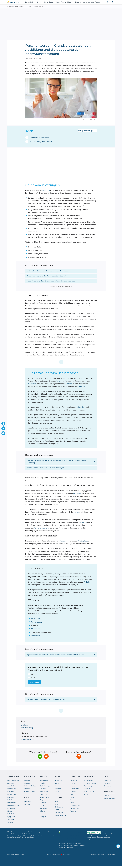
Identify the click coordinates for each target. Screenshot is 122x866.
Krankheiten (11, 803)
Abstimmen (34, 682)
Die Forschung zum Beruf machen (44, 142)
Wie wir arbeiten (109, 799)
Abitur (58, 381)
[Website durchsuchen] (108, 2)
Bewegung (27, 801)
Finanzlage (81, 407)
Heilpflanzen (11, 800)
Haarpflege (43, 789)
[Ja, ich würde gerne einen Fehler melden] (78, 756)
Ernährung (38, 2)
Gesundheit (29, 2)
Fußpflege (43, 783)
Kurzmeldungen (88, 2)
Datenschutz (102, 854)
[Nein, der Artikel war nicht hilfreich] (46, 756)
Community (107, 780)
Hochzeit (58, 789)
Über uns (108, 791)
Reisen (72, 797)
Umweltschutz (36, 622)
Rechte (76, 512)
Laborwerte (11, 808)
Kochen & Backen (30, 786)
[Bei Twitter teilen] (3, 428)
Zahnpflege (43, 817)
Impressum (93, 854)
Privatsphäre (111, 854)
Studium (69, 384)
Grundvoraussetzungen (39, 137)
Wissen (86, 794)
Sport (46, 2)
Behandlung (11, 789)
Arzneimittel (11, 786)
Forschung (28, 6)
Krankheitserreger (13, 805)
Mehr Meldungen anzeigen (61, 286)
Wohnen (73, 811)
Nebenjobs (83, 522)
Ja (32, 674)
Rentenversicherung (41, 528)
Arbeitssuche (88, 780)
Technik (86, 582)
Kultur (72, 794)
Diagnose (10, 791)
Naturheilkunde (12, 814)
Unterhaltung (75, 805)
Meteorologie (36, 629)
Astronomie (35, 636)
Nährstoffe (27, 789)
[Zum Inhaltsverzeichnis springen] (61, 362)
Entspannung (11, 794)
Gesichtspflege (45, 786)
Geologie (82, 386)
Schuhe (42, 811)
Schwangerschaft (60, 815)
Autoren (106, 796)
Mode (42, 805)
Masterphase (83, 541)
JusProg (89, 840)
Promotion (77, 493)
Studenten (63, 541)
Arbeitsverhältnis (90, 783)
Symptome (11, 817)
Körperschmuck (45, 800)
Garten (72, 786)
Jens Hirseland (26, 725)
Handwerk (73, 791)
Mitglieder (107, 783)
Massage (10, 811)
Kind (56, 804)
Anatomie (10, 783)
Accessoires (44, 780)
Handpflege (44, 791)
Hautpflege (43, 794)
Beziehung (58, 780)
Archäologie (35, 618)
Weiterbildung (89, 791)
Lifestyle (70, 2)
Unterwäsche (44, 814)
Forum (97, 2)
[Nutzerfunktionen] (112, 2)
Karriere (78, 2)
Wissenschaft (18, 6)
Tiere (72, 803)
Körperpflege (44, 797)
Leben (57, 810)
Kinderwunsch (59, 807)
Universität (32, 384)
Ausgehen (73, 780)
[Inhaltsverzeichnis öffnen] (118, 846)
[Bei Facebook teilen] (3, 424)
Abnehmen (27, 780)
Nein (33, 678)
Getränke (27, 783)
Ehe (56, 786)
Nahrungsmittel (29, 791)
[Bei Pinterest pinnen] (3, 433)
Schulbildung (59, 812)
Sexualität (58, 791)
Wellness (10, 822)
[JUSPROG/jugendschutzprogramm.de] (94, 832)
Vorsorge (10, 819)
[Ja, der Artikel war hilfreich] (40, 756)
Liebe (58, 2)
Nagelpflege (44, 808)
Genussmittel (74, 789)
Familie (63, 2)
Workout (27, 804)
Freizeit (72, 783)
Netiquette (107, 786)
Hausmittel (11, 797)
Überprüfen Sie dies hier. (66, 847)
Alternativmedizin (13, 780)
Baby (56, 801)
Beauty (51, 2)
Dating (57, 783)
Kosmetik (43, 803)
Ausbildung (88, 786)
